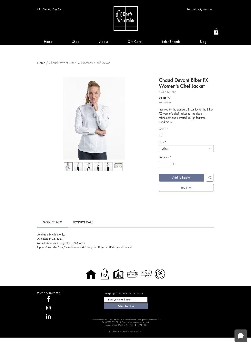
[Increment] (173, 163)
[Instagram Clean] (48, 308)
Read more (165, 122)
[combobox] (186, 148)
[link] (52, 222)
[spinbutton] (167, 163)
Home (41, 63)
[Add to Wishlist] (210, 178)
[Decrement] (161, 163)
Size (162, 142)
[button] (216, 31)
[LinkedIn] (48, 317)
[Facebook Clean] (48, 299)
